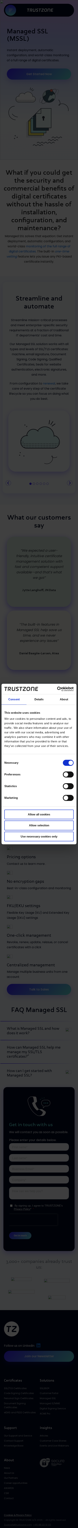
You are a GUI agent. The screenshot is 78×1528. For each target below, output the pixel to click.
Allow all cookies (39, 814)
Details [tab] (39, 699)
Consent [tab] (14, 699)
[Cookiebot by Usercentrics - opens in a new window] (57, 689)
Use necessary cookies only (39, 836)
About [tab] (64, 699)
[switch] (68, 774)
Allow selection (39, 825)
